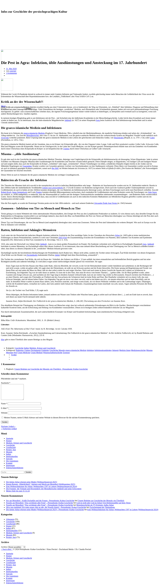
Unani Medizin (37, 353)
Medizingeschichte (138, 350)
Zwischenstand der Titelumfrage (102, 507)
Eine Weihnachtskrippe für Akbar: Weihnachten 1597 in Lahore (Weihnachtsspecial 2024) (41, 486)
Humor (9, 19)
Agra (98, 120)
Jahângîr (68, 120)
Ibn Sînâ (55, 168)
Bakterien (20, 350)
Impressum (10, 44)
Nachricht (5, 383)
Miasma (149, 350)
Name (4, 403)
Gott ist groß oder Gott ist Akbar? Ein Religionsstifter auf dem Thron (103, 503)
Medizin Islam (124, 350)
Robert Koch (6, 192)
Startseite (9, 17)
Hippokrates (119, 138)
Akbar (117, 235)
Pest (15, 353)
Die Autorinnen (12, 39)
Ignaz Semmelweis (19, 192)
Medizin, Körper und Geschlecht (19, 21)
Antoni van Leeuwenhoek (52, 188)
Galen (152, 138)
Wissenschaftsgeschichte (52, 353)
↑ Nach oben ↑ (7, 549)
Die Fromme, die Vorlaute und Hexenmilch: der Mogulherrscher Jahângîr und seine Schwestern (43, 489)
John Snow (152, 192)
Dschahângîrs (32, 255)
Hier (2, 339)
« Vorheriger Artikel (9, 429)
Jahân (57, 255)
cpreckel (13, 71)
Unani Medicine (24, 353)
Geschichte (10, 24)
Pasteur (39, 192)
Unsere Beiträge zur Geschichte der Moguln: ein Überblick (101, 501)
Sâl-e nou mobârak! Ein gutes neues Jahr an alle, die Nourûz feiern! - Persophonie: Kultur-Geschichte (46, 507)
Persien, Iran (11, 28)
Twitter (14, 355)
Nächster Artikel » (8, 426)
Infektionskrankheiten (103, 350)
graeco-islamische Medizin (34, 133)
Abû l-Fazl (62, 237)
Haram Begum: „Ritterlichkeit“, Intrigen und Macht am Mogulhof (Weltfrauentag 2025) (40, 484)
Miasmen (9, 353)
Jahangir (115, 350)
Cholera (66, 149)
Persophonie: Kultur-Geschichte (28, 5)
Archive (4, 547)
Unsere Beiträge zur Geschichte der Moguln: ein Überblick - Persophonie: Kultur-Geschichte (51, 369)
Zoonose (66, 353)
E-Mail (4, 408)
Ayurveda (5, 138)
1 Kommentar (11, 73)
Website (4, 413)
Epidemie (45, 350)
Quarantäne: (27, 166)
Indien (8, 33)
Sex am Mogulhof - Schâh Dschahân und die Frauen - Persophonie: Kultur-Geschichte (40, 501)
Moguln (9, 30)
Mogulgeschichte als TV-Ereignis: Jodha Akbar (95, 505)
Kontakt (9, 42)
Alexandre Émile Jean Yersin (105, 203)
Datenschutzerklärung (14, 46)
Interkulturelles (12, 35)
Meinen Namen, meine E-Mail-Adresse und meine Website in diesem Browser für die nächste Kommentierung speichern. (52, 417)
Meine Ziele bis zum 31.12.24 (18, 491)
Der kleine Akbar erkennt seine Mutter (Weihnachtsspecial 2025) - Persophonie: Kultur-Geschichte (45, 509)
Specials (9, 37)
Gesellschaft (11, 26)
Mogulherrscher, (33, 135)
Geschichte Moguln (57, 350)
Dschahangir (36, 350)
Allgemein (10, 519)
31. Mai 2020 (11, 69)
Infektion (90, 350)
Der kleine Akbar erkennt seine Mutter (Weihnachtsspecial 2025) (31, 482)
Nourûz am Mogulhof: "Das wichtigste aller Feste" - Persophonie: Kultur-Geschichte (39, 503)
